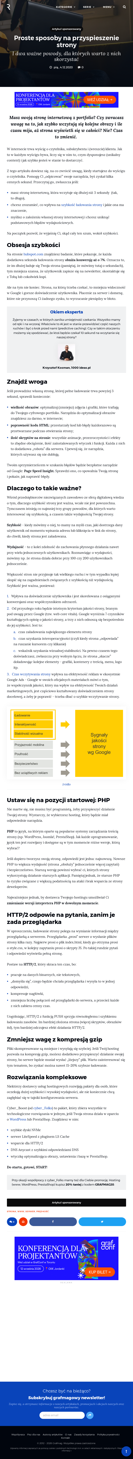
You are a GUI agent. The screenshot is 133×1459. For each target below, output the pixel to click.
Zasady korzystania (84, 1434)
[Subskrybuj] (90, 1415)
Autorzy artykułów (53, 1434)
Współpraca (18, 1434)
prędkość (42, 1211)
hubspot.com (33, 254)
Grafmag (57, 1443)
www (20, 1211)
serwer (30, 1211)
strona (11, 1211)
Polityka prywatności (108, 1434)
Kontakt (65, 1437)
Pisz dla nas (33, 1434)
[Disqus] (66, 1332)
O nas (68, 1434)
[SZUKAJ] (124, 6)
